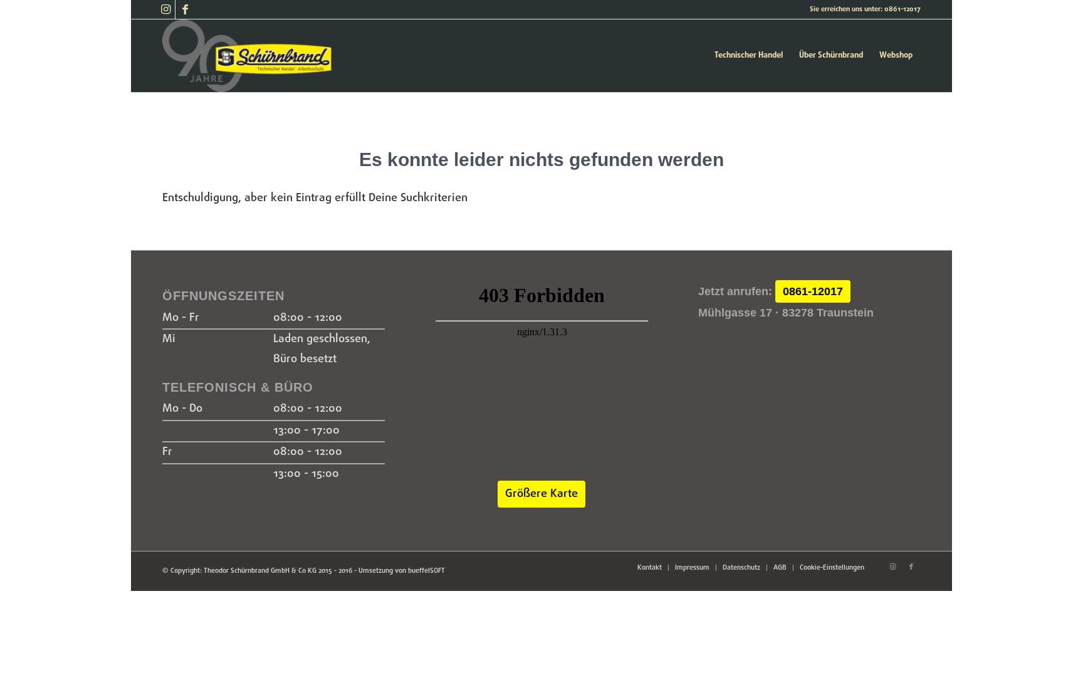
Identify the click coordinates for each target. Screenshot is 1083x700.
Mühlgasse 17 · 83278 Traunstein (786, 312)
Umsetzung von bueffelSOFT (401, 571)
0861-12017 (813, 291)
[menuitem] (748, 55)
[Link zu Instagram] (166, 9)
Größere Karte (541, 494)
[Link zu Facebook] (184, 9)
